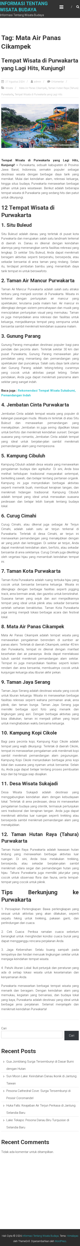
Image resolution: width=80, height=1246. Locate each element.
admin (37, 81)
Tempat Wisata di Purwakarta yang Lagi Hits (38, 94)
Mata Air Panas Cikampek (33, 88)
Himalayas (72, 1235)
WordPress (60, 1241)
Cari (4, 1028)
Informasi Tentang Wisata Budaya (40, 1235)
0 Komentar (57, 81)
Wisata (9, 88)
